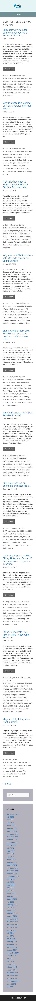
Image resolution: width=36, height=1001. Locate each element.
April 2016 (10, 987)
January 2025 (12, 831)
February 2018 (12, 942)
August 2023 (11, 879)
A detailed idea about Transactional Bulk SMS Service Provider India (15, 184)
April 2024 (10, 857)
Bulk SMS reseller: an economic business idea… (17, 484)
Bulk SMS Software (23, 602)
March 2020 (11, 910)
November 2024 (13, 837)
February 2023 (12, 896)
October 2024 (12, 840)
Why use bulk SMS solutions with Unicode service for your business (18, 258)
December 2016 (12, 973)
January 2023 (12, 899)
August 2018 (11, 930)
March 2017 (11, 964)
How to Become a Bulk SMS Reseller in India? (18, 414)
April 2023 (10, 891)
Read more (9, 69)
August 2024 (11, 845)
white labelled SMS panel (12, 712)
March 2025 (11, 825)
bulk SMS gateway (13, 309)
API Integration (10, 78)
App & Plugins (10, 678)
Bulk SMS (20, 78)
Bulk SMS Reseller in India (12, 157)
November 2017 (12, 947)
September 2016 (13, 981)
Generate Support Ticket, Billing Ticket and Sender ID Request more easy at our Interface (17, 559)
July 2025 (10, 817)
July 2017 (10, 959)
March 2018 (11, 939)
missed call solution (19, 697)
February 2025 (12, 828)
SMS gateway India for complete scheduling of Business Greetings (15, 32)
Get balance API (25, 231)
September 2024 (13, 842)
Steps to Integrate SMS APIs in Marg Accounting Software (16, 635)
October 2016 (12, 978)
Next (10, 784)
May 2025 (10, 820)
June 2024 (10, 851)
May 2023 (10, 888)
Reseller (22, 76)
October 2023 (12, 874)
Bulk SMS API (10, 303)
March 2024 (11, 859)
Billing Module (10, 602)
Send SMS (7, 166)
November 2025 (13, 814)
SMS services (8, 95)
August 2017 (11, 956)
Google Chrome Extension (19, 163)
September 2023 (13, 876)
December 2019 (12, 919)
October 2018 (12, 927)
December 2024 (13, 834)
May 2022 (10, 902)
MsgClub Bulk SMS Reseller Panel (15, 700)
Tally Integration (11, 760)
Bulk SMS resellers (25, 84)
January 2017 (12, 970)
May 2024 (10, 854)
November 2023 (13, 871)
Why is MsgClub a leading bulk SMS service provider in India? (17, 106)
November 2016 (12, 975)
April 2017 (10, 961)
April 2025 (10, 823)
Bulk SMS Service (11, 76)
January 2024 (12, 865)
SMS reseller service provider (21, 239)
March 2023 (11, 893)
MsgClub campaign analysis (13, 703)
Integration (7, 680)
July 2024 (10, 848)
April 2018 (10, 936)
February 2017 (12, 967)
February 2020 (12, 913)
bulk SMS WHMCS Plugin (19, 689)
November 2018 (12, 925)
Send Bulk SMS (8, 233)
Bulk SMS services (23, 87)
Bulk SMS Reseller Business (19, 154)
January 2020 (12, 916)
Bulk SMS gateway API (18, 81)
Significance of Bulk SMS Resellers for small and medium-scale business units (16, 334)
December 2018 (12, 922)
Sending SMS (12, 93)
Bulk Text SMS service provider (14, 90)
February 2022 (12, 905)
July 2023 (10, 882)
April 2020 (10, 908)
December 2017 (12, 944)
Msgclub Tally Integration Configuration (16, 720)
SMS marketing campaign (20, 168)
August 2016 (11, 984)
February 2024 (12, 862)
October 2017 (12, 950)
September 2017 (13, 953)
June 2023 (10, 885)
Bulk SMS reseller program (17, 385)
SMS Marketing (23, 93)
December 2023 (13, 868)
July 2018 (10, 933)
